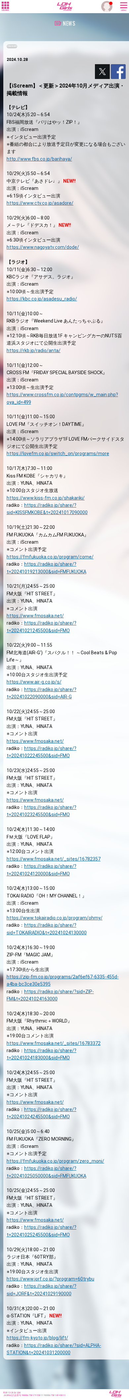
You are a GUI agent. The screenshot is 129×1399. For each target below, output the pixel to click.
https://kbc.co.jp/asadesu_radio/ (42, 298)
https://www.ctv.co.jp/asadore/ (40, 203)
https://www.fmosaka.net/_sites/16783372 (54, 1043)
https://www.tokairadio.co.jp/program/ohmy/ (55, 917)
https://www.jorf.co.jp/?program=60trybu (50, 1279)
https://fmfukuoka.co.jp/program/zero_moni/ (55, 1161)
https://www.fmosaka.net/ (35, 615)
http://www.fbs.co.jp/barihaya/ (39, 159)
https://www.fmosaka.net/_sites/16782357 (54, 859)
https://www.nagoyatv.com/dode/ (43, 247)
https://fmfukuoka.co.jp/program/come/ (50, 556)
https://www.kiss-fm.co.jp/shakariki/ (46, 498)
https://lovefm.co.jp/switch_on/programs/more (58, 453)
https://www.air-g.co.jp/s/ (34, 682)
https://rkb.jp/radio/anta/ (34, 350)
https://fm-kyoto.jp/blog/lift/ (37, 1337)
